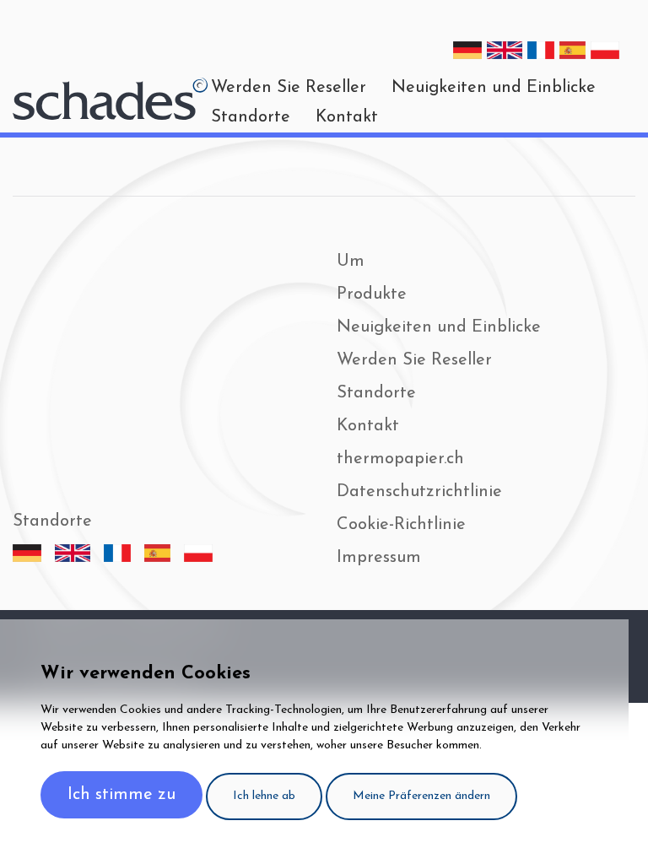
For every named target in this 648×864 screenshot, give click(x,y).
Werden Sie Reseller (414, 360)
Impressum (379, 557)
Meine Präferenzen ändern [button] (421, 796)
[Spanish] (572, 50)
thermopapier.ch (400, 459)
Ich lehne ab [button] (264, 796)
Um (350, 261)
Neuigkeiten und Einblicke (439, 327)
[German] (467, 50)
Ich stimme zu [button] (122, 794)
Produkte (372, 294)
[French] (540, 50)
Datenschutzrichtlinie (419, 491)
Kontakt (347, 117)
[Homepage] (110, 99)
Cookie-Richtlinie (401, 524)
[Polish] (605, 50)
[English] (504, 50)
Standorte (250, 117)
